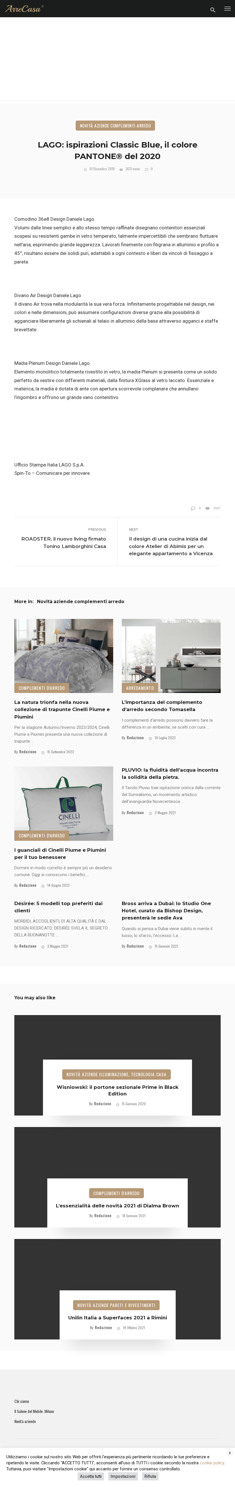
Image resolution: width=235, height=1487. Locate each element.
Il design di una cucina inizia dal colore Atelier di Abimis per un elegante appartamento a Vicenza (171, 546)
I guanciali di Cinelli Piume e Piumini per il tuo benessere (60, 853)
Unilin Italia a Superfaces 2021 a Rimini (117, 1318)
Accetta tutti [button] (91, 1476)
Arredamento (140, 688)
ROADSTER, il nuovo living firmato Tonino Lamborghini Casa (63, 542)
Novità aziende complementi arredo (115, 125)
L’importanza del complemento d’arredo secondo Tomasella (162, 705)
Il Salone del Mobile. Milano (34, 1411)
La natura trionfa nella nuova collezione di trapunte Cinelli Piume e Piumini (62, 709)
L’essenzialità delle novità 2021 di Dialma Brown (117, 1206)
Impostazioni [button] (123, 1476)
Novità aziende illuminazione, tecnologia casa (116, 1074)
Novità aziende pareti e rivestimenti (116, 1305)
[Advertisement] (117, 60)
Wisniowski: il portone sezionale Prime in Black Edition (118, 1090)
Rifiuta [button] (150, 1476)
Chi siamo (21, 1401)
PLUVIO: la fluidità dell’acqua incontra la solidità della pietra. (170, 773)
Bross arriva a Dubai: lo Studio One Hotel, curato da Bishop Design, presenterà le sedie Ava (166, 911)
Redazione (27, 751)
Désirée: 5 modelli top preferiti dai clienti (58, 907)
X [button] (230, 1453)
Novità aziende (25, 1421)
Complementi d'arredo (42, 688)
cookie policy (212, 1462)
